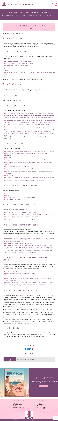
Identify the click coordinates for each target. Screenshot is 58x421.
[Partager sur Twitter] (28, 349)
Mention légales (40, 406)
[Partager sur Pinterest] (32, 349)
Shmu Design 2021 (43, 419)
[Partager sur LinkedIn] (30, 349)
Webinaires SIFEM (44, 12)
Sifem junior (22, 15)
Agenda (27, 12)
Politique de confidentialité (40, 408)
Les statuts (40, 403)
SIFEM (16, 12)
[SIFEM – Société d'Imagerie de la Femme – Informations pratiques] (3, 33)
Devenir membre (43, 386)
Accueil (10, 12)
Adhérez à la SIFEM (32, 15)
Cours (21, 12)
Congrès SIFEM (34, 12)
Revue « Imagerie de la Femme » (47, 15)
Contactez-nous (41, 410)
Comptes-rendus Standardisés (9, 15)
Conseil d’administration (40, 407)
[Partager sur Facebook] (25, 349)
